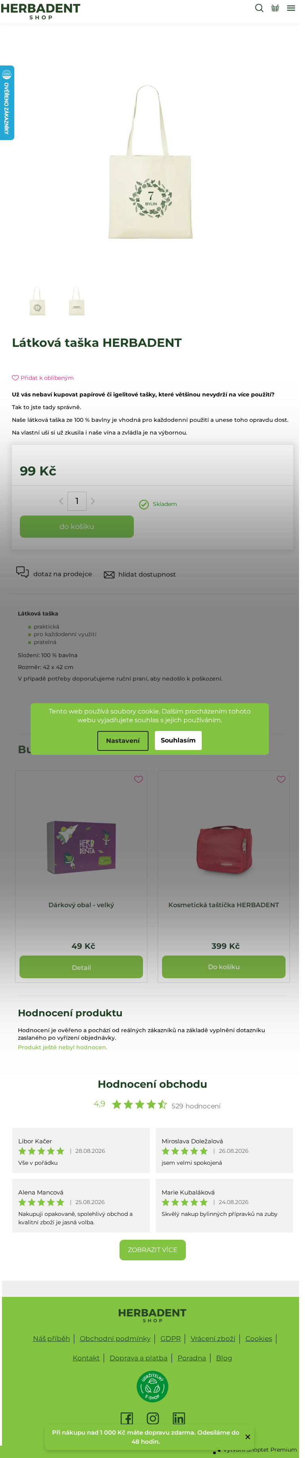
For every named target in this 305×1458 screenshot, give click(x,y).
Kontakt (86, 1358)
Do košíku (77, 526)
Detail (81, 967)
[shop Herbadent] (153, 1315)
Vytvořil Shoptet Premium (260, 1449)
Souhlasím (178, 740)
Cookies (258, 1339)
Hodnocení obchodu (152, 1084)
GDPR (170, 1339)
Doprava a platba (139, 1358)
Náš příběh (51, 1339)
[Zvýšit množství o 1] (92, 501)
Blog (224, 1358)
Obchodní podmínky (115, 1339)
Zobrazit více (153, 1250)
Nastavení (123, 740)
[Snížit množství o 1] (63, 501)
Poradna (192, 1358)
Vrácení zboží (213, 1339)
